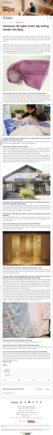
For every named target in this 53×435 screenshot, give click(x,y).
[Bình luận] (4, 380)
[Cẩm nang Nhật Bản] (14, 402)
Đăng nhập (39, 389)
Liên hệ (12, 417)
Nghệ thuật (19, 22)
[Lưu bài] (19, 380)
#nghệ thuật (7, 375)
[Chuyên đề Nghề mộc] (26, 8)
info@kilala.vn (27, 416)
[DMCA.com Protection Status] (26, 434)
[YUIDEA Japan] (22, 421)
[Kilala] (7, 17)
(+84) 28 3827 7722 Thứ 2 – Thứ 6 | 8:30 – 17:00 (27, 414)
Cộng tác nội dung (18, 417)
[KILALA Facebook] (21, 402)
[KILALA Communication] (31, 421)
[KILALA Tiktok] (41, 402)
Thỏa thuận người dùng (37, 417)
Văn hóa (10, 22)
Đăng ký (47, 389)
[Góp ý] (48, 380)
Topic (4, 22)
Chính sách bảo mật (28, 417)
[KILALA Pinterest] (37, 402)
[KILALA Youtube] (29, 402)
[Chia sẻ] (34, 380)
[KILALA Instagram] (33, 402)
